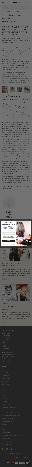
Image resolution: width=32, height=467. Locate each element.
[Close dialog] (30, 221)
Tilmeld (8, 240)
